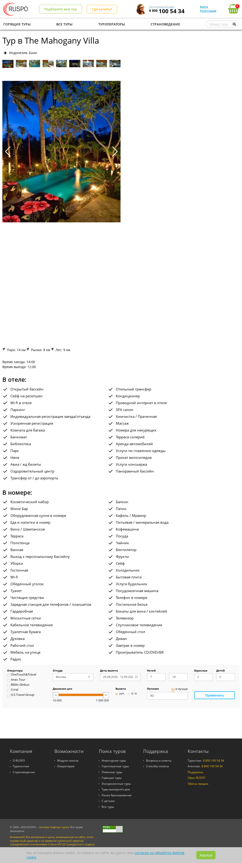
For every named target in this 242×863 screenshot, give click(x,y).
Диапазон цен (62, 689)
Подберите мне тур (60, 9)
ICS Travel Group (22, 695)
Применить (214, 695)
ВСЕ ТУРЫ (64, 24)
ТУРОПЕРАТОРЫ (111, 24)
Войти (204, 6)
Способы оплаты (157, 766)
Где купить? (102, 9)
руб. (122, 693)
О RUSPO (19, 761)
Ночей (151, 670)
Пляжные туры (112, 772)
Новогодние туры (114, 761)
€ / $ (134, 693)
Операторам (65, 766)
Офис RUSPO (196, 778)
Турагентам (21, 766)
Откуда (58, 670)
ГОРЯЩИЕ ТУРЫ (17, 24)
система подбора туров (54, 827)
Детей (220, 670)
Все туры (108, 807)
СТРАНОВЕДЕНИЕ (165, 24)
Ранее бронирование (117, 795)
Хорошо (206, 855)
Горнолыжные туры (115, 766)
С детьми (108, 801)
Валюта (121, 689)
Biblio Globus (20, 685)
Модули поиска (67, 761)
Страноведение (24, 772)
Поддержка (195, 772)
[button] (115, 151)
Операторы (15, 670)
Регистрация (208, 10)
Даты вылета (109, 670)
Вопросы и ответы (158, 761)
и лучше (181, 689)
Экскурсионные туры (116, 784)
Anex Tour (18, 680)
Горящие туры (111, 778)
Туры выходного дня (116, 789)
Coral (14, 690)
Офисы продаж (198, 784)
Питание (153, 689)
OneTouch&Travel (23, 674)
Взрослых (200, 670)
